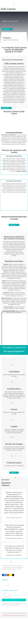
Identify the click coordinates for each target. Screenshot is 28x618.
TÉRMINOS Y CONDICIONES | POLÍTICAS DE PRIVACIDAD (14, 615)
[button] (14, 4)
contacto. (18, 605)
